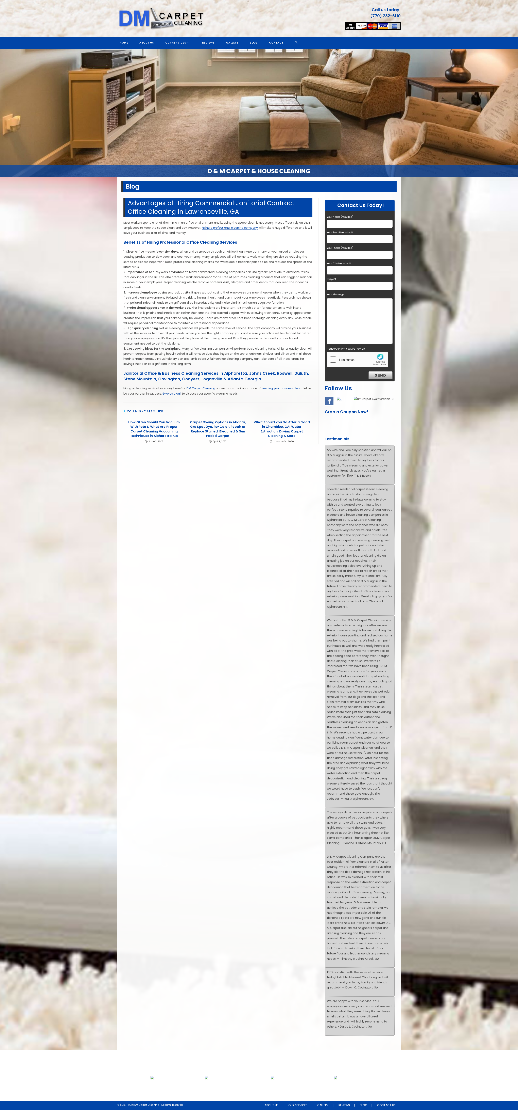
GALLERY (323, 1105)
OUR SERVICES (297, 1105)
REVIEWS (344, 1105)
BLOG (363, 1105)
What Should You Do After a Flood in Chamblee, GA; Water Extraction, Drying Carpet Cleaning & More (282, 429)
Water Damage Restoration (335, 1087)
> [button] (513, 112)
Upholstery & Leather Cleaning (206, 1087)
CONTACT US (386, 1105)
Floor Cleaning (152, 1087)
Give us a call (171, 394)
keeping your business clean (281, 388)
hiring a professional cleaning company (230, 228)
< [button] (5, 112)
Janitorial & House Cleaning (272, 1087)
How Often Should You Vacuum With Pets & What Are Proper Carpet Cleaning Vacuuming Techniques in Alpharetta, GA (154, 429)
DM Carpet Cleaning (201, 388)
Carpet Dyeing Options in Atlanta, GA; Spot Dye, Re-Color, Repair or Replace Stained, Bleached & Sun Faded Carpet (218, 429)
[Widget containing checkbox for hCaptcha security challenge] (357, 359)
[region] (259, 113)
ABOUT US (271, 1105)
